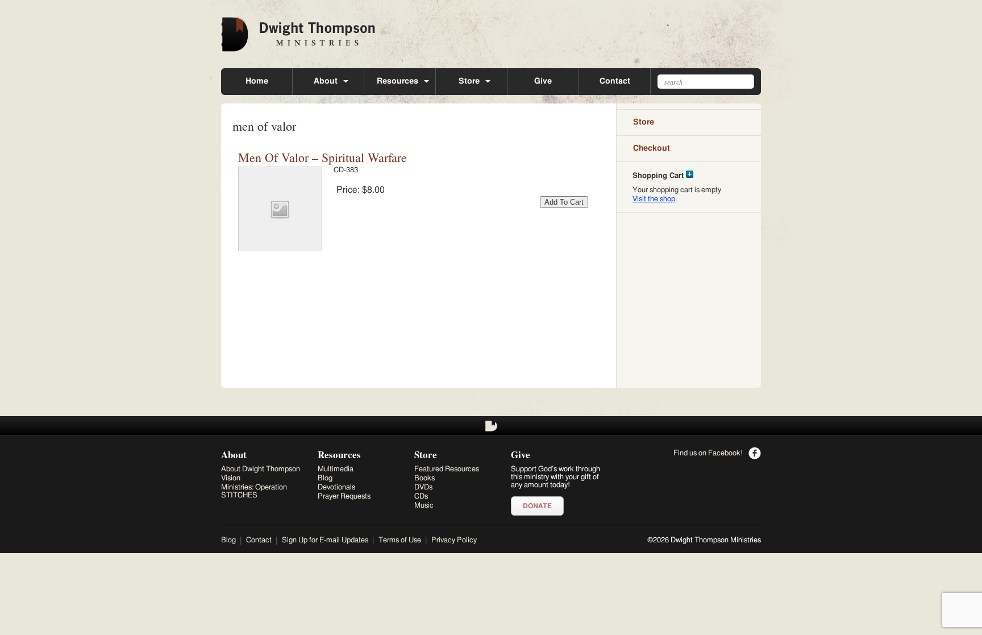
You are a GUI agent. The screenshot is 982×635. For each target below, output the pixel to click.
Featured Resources (446, 469)
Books (424, 478)
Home (257, 81)
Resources (397, 81)
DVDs (423, 487)
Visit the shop (654, 199)
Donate (537, 506)
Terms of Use (399, 540)
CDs (421, 496)
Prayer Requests (344, 496)
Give (543, 81)
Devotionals (336, 487)
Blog (325, 478)
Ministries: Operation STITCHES (254, 491)
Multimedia (335, 469)
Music (424, 505)
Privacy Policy (454, 540)
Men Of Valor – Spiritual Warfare (322, 157)
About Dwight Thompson (260, 469)
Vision (230, 478)
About (326, 81)
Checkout (651, 148)
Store (469, 81)
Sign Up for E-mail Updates (325, 540)
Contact (615, 81)
